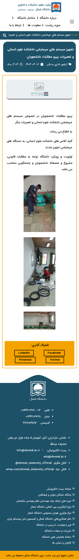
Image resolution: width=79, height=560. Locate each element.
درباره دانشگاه (48, 18)
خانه (76, 35)
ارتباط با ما (15, 25)
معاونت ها (34, 25)
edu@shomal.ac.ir (55, 457)
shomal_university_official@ (33, 463)
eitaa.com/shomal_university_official (30, 469)
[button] (72, 22)
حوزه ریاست (52, 25)
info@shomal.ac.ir (28, 450)
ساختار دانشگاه (26, 18)
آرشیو (64, 64)
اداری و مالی (53, 64)
